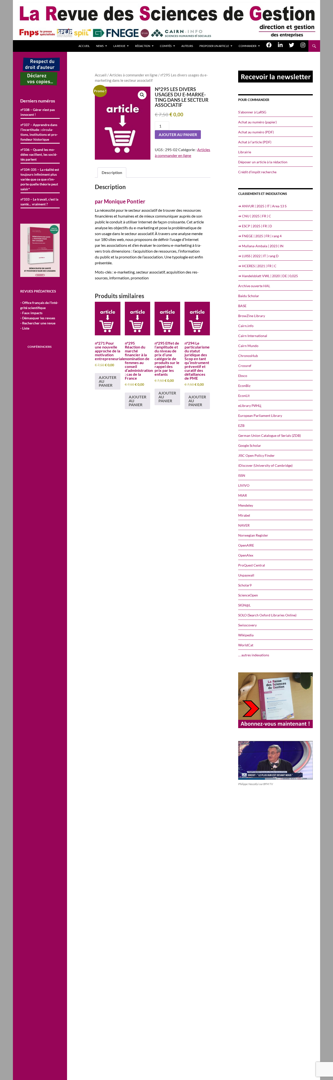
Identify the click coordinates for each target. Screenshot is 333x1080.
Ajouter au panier (178, 134)
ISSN (241, 475)
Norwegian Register (253, 535)
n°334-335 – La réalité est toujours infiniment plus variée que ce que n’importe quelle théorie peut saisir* (39, 179)
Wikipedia (246, 635)
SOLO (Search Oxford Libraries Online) (267, 615)
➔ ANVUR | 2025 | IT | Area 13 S (262, 206)
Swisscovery (247, 625)
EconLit (244, 396)
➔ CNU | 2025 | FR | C (254, 216)
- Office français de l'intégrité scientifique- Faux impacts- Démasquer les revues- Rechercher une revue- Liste (39, 315)
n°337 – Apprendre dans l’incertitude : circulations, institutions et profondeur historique (39, 132)
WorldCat (245, 645)
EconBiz (244, 386)
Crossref (244, 366)
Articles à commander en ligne (133, 75)
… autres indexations (253, 655)
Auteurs (187, 45)
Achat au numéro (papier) (257, 122)
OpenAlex (245, 555)
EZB (241, 425)
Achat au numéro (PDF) (256, 132)
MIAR (242, 495)
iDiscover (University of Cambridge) (265, 465)
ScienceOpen (248, 595)
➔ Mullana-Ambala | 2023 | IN (261, 246)
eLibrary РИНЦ (249, 405)
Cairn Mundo (248, 346)
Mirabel (244, 515)
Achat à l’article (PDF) (254, 142)
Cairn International (252, 336)
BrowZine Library (251, 316)
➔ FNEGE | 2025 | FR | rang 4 (260, 236)
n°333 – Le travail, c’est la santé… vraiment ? (39, 201)
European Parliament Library (260, 415)
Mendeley (245, 505)
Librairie (244, 152)
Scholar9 (245, 585)
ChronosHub (248, 356)
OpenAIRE (246, 545)
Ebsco (242, 376)
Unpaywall (246, 575)
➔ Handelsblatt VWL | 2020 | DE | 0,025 (268, 276)
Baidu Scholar (248, 296)
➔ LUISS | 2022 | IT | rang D (258, 256)
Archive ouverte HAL (254, 286)
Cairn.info (246, 326)
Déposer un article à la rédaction (262, 162)
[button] (142, 95)
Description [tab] (112, 172)
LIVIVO (243, 485)
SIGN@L (244, 605)
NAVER (244, 525)
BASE (242, 306)
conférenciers (39, 346)
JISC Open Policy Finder (256, 455)
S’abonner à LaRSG (252, 112)
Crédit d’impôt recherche (257, 172)
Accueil (84, 45)
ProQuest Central (251, 565)
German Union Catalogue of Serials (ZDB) (269, 435)
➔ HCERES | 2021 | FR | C (257, 266)
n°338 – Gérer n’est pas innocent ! (37, 112)
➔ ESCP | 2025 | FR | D (255, 226)
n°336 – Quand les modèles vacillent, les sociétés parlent (38, 154)
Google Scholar (249, 445)
